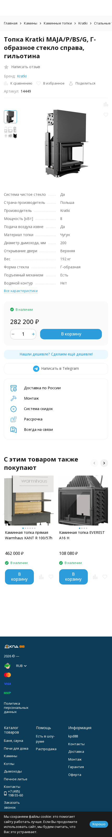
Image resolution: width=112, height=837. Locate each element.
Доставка (76, 751)
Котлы (9, 763)
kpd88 (73, 736)
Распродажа (46, 749)
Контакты (76, 744)
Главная (10, 23)
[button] (94, 463)
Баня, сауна (13, 740)
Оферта (74, 774)
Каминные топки (58, 23)
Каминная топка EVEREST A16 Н (82, 535)
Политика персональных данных (16, 707)
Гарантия (76, 766)
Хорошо (98, 824)
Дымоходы (13, 771)
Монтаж (75, 759)
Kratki (83, 23)
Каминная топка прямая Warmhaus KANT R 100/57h (28, 535)
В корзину (71, 334)
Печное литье (15, 779)
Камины (30, 23)
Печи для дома (16, 748)
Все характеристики (21, 290)
